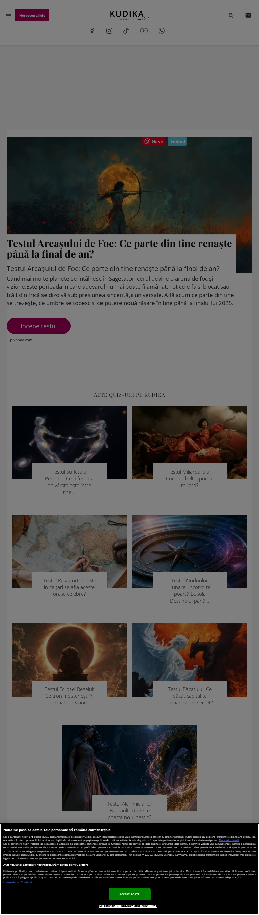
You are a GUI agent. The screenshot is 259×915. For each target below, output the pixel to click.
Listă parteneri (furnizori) (17, 882)
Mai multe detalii (229, 840)
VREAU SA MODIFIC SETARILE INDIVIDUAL (128, 906)
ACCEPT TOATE (129, 894)
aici (154, 851)
